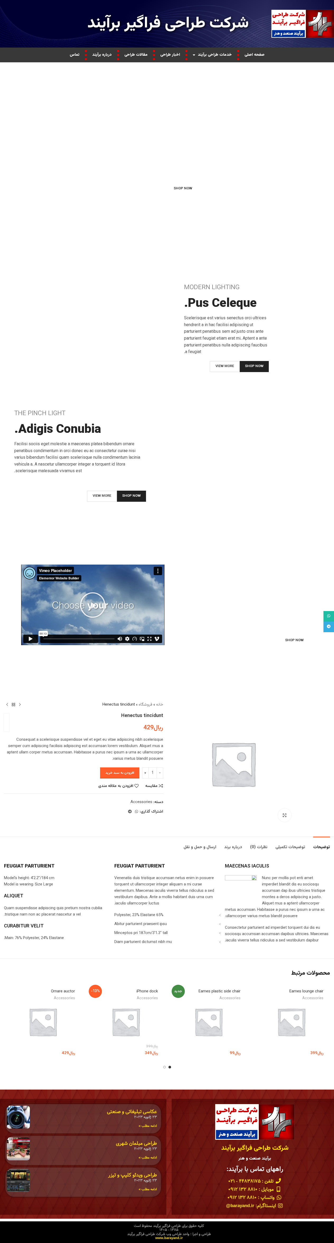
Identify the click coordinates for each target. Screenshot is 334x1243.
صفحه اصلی (254, 55)
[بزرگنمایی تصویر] (284, 815)
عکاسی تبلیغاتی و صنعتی (132, 1112)
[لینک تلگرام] (129, 812)
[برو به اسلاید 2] (164, 1067)
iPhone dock (147, 991)
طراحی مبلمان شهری (136, 1143)
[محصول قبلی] (20, 705)
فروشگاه (145, 705)
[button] (92, 605)
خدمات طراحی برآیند (215, 55)
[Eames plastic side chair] (208, 1022)
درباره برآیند (102, 55)
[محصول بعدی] (7, 705)
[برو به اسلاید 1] (169, 1067)
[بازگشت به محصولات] (13, 705)
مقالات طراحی (136, 55)
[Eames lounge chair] (291, 1022)
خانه (159, 705)
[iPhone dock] (125, 1022)
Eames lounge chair (306, 991)
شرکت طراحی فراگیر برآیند (168, 24)
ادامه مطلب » (148, 1125)
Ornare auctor (63, 991)
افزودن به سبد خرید (119, 773)
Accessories (141, 802)
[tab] (321, 845)
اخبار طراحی (170, 55)
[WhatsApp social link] (136, 812)
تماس (74, 55)
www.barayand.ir (169, 1238)
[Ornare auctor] (43, 1022)
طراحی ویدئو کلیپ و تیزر (132, 1175)
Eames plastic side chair (220, 991)
